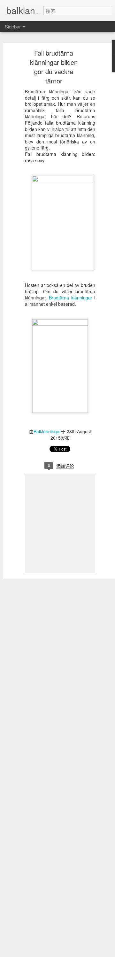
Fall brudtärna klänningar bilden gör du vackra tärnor (54, 66)
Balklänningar (47, 431)
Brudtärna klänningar (70, 297)
